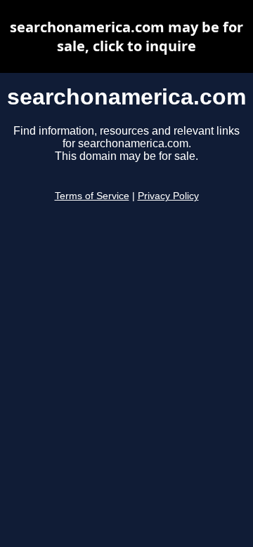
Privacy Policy (168, 196)
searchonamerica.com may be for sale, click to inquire (126, 36)
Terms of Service (92, 196)
